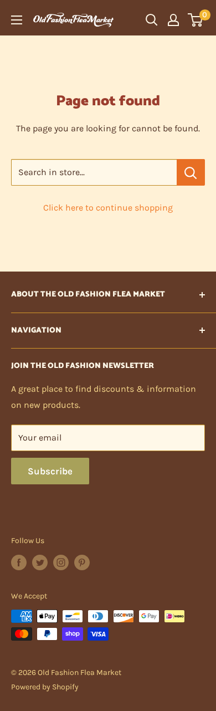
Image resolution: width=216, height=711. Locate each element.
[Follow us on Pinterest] (82, 562)
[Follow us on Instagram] (61, 562)
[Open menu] (16, 20)
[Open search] (152, 20)
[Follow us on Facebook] (19, 562)
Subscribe (50, 471)
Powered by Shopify (45, 687)
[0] (196, 20)
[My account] (173, 20)
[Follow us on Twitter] (40, 562)
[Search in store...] (191, 172)
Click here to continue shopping (108, 207)
